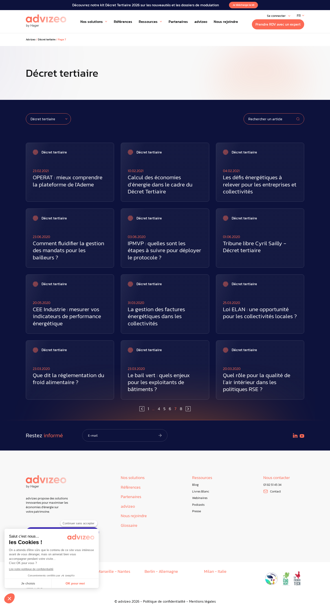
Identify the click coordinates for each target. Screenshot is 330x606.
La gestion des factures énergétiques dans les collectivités (156, 316)
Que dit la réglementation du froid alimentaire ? (68, 379)
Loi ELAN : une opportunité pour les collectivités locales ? (260, 313)
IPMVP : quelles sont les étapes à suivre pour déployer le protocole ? (164, 250)
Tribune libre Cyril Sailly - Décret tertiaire (254, 247)
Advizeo (30, 40)
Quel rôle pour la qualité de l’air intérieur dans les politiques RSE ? (256, 382)
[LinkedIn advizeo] (295, 435)
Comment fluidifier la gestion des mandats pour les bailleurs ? (68, 250)
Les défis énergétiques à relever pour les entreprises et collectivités (259, 184)
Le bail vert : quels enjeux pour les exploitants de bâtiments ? (159, 382)
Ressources (202, 477)
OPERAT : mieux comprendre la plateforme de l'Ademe (67, 181)
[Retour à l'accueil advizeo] (46, 20)
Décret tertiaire (46, 40)
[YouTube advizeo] (302, 436)
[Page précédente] (141, 408)
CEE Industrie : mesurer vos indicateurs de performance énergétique (67, 316)
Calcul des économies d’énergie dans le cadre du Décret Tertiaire (160, 184)
